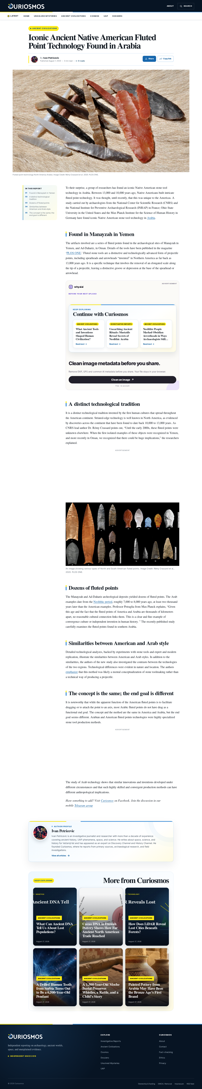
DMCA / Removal (165, 1084)
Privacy (162, 1063)
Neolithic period (102, 602)
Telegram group (83, 805)
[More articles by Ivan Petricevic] (34, 59)
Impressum (179, 1084)
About (170, 6)
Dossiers (117, 16)
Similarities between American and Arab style (39, 208)
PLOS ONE (74, 253)
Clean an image (122, 379)
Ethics (162, 1058)
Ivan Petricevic (51, 58)
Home (27, 16)
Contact (163, 1046)
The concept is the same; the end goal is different (41, 214)
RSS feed (190, 1084)
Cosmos (94, 16)
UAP (106, 16)
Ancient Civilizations (73, 16)
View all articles (61, 855)
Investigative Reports (111, 1041)
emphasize (72, 672)
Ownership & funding (146, 1084)
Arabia (151, 218)
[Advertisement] (122, 474)
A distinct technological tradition (39, 198)
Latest (14, 16)
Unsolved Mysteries (45, 16)
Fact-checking (166, 1052)
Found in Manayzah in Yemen (42, 193)
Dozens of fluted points (39, 203)
